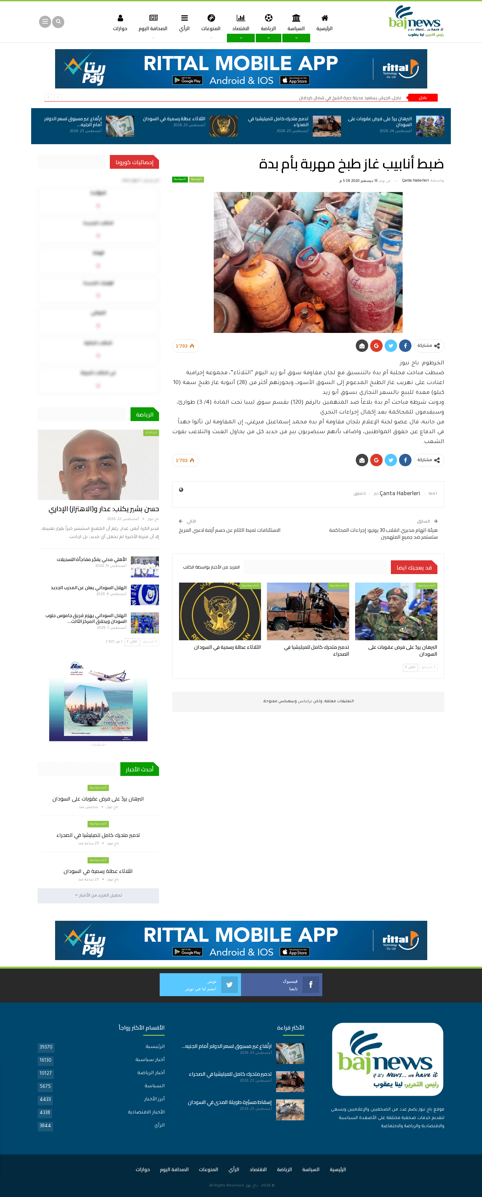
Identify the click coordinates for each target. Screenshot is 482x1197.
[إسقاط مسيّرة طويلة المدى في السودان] (290, 1109)
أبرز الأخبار (154, 1099)
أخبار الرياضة (151, 1073)
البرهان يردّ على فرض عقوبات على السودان (380, 121)
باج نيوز (252, 1186)
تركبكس (304, 702)
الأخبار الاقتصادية (146, 1112)
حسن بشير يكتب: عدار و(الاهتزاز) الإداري (104, 508)
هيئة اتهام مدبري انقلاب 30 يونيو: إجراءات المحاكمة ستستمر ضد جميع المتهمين (383, 533)
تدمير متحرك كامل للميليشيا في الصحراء (278, 121)
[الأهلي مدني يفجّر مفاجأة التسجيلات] (145, 566)
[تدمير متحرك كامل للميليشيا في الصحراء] (327, 126)
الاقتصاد (241, 28)
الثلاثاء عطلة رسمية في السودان (174, 118)
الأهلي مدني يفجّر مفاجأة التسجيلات (92, 559)
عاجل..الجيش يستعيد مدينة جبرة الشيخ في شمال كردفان (350, 98)
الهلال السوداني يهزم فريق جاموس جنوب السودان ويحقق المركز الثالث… (86, 618)
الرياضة (268, 28)
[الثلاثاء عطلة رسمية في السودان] (224, 126)
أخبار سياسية (426, 585)
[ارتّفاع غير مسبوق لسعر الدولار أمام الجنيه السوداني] (120, 126)
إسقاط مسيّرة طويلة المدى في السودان (230, 1102)
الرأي (184, 28)
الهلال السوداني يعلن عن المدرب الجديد (89, 587)
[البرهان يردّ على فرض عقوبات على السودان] (430, 126)
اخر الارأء (151, 432)
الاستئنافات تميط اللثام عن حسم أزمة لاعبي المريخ (230, 530)
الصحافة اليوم (153, 28)
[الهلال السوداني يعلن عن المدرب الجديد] (145, 595)
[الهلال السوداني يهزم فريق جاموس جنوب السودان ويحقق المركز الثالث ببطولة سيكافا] (145, 622)
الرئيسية (324, 28)
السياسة (296, 28)
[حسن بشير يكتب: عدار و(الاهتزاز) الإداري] (98, 465)
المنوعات (211, 28)
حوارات (120, 28)
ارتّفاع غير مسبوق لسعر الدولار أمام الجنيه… (73, 121)
